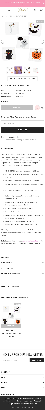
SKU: (2, 91)
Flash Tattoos (11, 330)
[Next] (42, 42)
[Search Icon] (11, 10)
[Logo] (22, 10)
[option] (22, 41)
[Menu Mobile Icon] (2, 10)
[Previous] (3, 42)
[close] (43, 3)
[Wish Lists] (37, 107)
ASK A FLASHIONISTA (28, 79)
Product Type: (6, 96)
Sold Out (11, 326)
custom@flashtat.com (31, 241)
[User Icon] (35, 10)
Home (3, 16)
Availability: (5, 94)
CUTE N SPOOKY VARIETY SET (11, 333)
